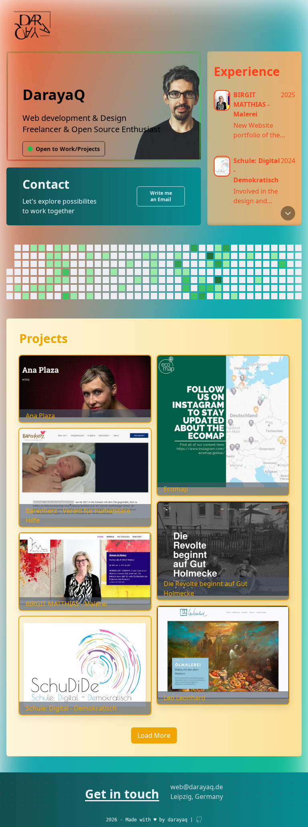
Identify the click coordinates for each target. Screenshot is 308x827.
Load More (154, 735)
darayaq (177, 820)
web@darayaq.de (196, 786)
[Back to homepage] (32, 25)
